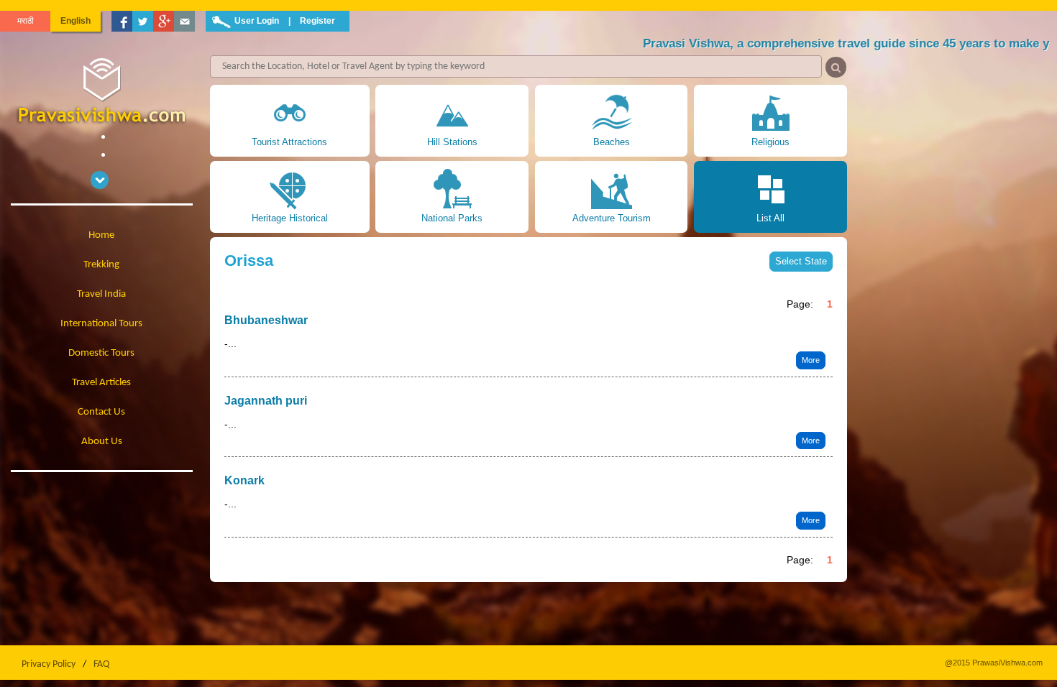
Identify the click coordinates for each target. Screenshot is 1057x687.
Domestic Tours (101, 353)
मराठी (25, 21)
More (811, 360)
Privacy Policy (49, 664)
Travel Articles (101, 382)
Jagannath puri (265, 401)
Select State (801, 261)
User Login (256, 21)
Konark (244, 480)
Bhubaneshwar (266, 320)
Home (101, 235)
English (75, 21)
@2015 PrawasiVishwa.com (994, 662)
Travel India (101, 294)
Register (317, 21)
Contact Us (101, 412)
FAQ (101, 664)
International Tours (101, 323)
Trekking (101, 264)
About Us (101, 441)
